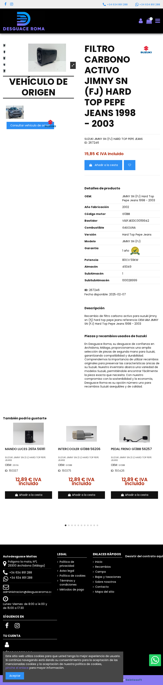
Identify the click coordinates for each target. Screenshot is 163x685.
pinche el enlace (17, 668)
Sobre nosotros (105, 582)
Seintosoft (134, 680)
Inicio (98, 562)
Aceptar (14, 676)
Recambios (103, 567)
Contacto (102, 587)
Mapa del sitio (104, 592)
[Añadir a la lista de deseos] (129, 165)
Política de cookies (72, 576)
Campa (100, 572)
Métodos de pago (72, 590)
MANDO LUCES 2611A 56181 (25, 449)
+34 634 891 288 (20, 572)
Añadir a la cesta (106, 165)
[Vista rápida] (51, 435)
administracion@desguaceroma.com (29, 592)
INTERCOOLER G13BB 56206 (79, 449)
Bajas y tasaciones (108, 577)
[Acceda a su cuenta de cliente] (7, 646)
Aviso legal (67, 571)
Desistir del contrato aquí (144, 556)
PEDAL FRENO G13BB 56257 (131, 449)
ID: (86, 143)
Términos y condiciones (68, 583)
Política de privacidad (67, 564)
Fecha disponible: (96, 294)
